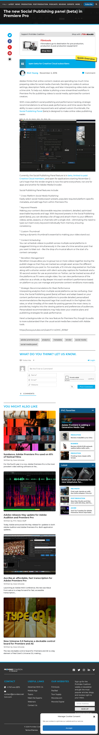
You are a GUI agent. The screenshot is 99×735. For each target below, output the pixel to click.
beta (70, 175)
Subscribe (88, 4)
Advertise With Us (35, 687)
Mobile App (32, 691)
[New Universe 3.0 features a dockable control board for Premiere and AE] (30, 617)
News (17, 4)
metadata (57, 340)
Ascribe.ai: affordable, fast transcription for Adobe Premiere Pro (28, 579)
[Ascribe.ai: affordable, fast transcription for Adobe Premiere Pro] (30, 554)
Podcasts (53, 4)
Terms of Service (31, 730)
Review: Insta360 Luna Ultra (81, 438)
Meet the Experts (35, 698)
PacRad (54, 691)
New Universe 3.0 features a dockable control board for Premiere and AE (29, 642)
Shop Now (46, 51)
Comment (90, 73)
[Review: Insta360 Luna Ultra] (64, 436)
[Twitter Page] (79, 670)
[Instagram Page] (84, 670)
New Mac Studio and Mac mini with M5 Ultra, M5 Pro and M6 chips (81, 503)
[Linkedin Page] (89, 670)
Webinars (32, 702)
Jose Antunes (18, 460)
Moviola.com (56, 698)
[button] (94, 716)
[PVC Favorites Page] (93, 410)
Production (26, 4)
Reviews (62, 4)
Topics (30, 694)
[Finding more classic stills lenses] (64, 455)
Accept (69, 728)
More (77, 4)
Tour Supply (56, 694)
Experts (70, 4)
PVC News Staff (19, 521)
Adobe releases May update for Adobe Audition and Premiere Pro (25, 516)
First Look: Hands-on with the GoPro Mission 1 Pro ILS (81, 492)
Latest (11, 4)
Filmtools (55, 687)
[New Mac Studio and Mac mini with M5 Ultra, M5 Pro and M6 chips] (64, 500)
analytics (46, 340)
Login (92, 360)
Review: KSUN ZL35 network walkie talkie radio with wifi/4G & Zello (81, 448)
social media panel (29, 344)
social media (80, 340)
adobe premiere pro (30, 340)
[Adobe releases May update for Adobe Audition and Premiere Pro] (30, 491)
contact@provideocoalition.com (14, 695)
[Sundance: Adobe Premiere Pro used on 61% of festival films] (30, 430)
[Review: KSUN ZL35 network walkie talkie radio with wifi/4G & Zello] (64, 446)
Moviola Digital (57, 702)
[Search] (96, 4)
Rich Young (32, 73)
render (69, 340)
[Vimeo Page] (94, 670)
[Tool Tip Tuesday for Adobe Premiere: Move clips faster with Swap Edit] (64, 510)
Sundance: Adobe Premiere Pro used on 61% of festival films (28, 455)
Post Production (40, 4)
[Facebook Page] (74, 670)
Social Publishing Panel (31, 111)
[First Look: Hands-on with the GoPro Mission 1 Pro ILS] (64, 491)
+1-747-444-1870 (13, 687)
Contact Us (32, 705)
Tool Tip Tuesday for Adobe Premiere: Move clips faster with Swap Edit (81, 512)
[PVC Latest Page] (93, 465)
